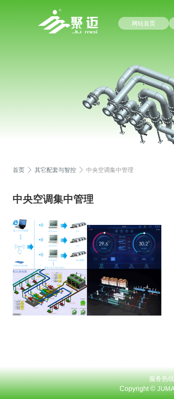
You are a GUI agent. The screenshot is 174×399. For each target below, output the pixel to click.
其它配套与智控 (55, 169)
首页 (18, 169)
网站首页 (143, 23)
